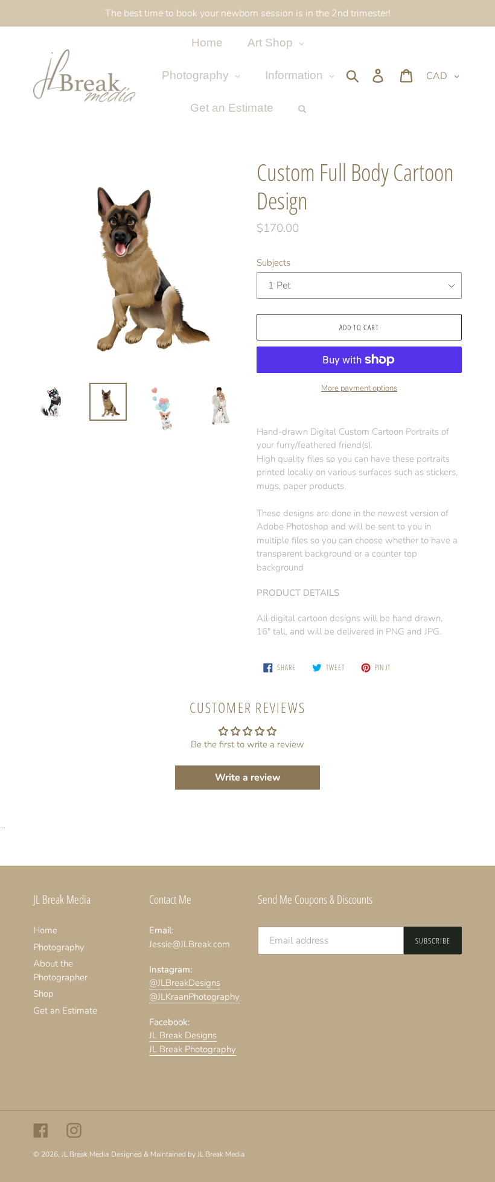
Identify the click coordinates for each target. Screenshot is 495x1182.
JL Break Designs (183, 1035)
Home (45, 930)
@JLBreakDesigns (184, 983)
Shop (43, 994)
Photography (59, 947)
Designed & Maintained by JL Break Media (177, 1154)
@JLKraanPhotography (194, 997)
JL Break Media (85, 1154)
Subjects (273, 263)
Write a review (248, 777)
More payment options (359, 388)
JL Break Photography (192, 1049)
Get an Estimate (65, 1011)
